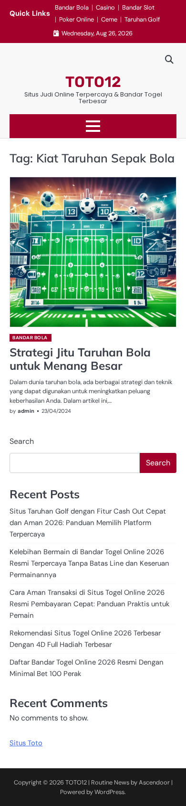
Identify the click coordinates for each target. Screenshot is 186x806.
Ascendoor (154, 782)
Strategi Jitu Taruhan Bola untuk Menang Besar (80, 359)
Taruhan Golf (142, 19)
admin (26, 411)
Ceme (109, 19)
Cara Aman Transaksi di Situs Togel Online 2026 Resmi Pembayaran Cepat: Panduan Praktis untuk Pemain (89, 604)
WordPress (109, 792)
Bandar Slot (138, 7)
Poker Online (76, 19)
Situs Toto (26, 743)
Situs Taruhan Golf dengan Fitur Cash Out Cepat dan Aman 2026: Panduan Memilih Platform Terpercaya (88, 522)
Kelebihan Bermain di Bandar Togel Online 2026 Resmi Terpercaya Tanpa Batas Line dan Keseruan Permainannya (89, 563)
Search (22, 441)
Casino (105, 7)
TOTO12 (93, 82)
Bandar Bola (72, 7)
